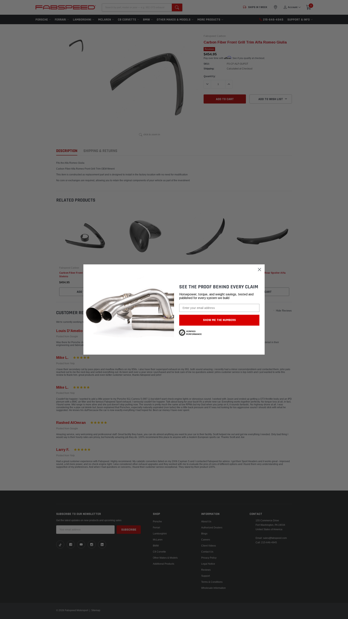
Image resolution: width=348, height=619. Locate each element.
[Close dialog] (259, 269)
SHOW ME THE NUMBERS (219, 320)
